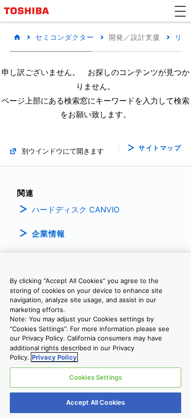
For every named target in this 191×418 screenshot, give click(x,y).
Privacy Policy (54, 357)
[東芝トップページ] (28, 11)
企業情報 (48, 233)
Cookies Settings (95, 377)
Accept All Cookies (95, 402)
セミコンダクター (64, 37)
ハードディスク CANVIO (75, 209)
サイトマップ (160, 148)
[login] (170, 99)
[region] (95, 335)
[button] (180, 11)
